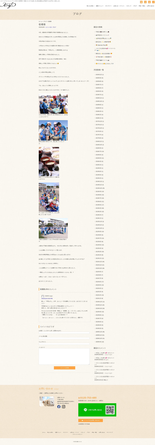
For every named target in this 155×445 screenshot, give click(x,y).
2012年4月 (98, 248)
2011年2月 (98, 295)
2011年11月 (99, 265)
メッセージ (42, 347)
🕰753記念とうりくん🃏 (102, 35)
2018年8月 (98, 104)
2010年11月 (99, 305)
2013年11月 (99, 184)
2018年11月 (99, 98)
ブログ (135, 6)
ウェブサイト (42, 341)
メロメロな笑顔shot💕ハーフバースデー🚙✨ (104, 49)
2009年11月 (99, 335)
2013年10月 (99, 188)
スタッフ (128, 6)
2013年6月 (98, 201)
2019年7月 (98, 94)
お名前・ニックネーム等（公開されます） (50, 330)
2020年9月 (98, 78)
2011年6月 (98, 281)
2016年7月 (98, 151)
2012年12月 (99, 221)
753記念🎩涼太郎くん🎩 (102, 31)
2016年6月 (98, 154)
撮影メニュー (99, 6)
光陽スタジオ (79, 441)
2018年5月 (98, 108)
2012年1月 (98, 258)
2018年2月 (98, 114)
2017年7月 (98, 134)
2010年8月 (98, 315)
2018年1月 (98, 118)
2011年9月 (98, 271)
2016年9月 (98, 148)
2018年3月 (98, 111)
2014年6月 (98, 171)
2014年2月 (98, 178)
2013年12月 (99, 181)
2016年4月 (98, 161)
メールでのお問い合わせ (92, 420)
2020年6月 (98, 88)
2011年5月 (98, 285)
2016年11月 (99, 141)
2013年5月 (98, 205)
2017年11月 (99, 124)
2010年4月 (98, 325)
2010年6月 (98, 321)
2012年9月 (98, 231)
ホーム (40, 21)
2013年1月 (98, 218)
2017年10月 (99, 128)
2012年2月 (98, 255)
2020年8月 (98, 81)
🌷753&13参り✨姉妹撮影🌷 (104, 57)
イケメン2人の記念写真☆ (103, 363)
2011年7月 (98, 278)
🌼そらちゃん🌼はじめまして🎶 (105, 63)
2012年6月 (98, 241)
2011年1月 (98, 298)
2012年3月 (98, 251)
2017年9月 (98, 131)
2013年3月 (98, 211)
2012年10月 (99, 228)
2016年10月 (99, 144)
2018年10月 (99, 101)
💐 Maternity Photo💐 (101, 45)
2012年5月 (98, 245)
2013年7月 (98, 198)
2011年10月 (99, 268)
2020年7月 (98, 84)
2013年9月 (98, 191)
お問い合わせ (150, 6)
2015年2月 (98, 164)
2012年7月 (98, 238)
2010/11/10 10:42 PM (47, 298)
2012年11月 (99, 225)
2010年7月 (98, 318)
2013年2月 (98, 215)
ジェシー (107, 354)
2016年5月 (98, 158)
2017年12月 (99, 121)
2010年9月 (98, 311)
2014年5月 (98, 174)
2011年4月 (98, 288)
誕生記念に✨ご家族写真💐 (103, 41)
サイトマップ (110, 432)
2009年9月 (98, 341)
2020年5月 (98, 91)
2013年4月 (98, 208)
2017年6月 (98, 138)
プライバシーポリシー (77, 434)
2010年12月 (99, 301)
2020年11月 (99, 74)
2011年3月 (98, 291)
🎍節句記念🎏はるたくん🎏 (103, 38)
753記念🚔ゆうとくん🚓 (102, 60)
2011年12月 (99, 261)
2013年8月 (98, 194)
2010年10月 (99, 308)
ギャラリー (108, 6)
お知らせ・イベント (118, 6)
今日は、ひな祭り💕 (101, 352)
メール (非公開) (43, 336)
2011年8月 (98, 275)
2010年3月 (98, 328)
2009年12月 (99, 331)
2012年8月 (98, 235)
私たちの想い (90, 6)
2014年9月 (98, 168)
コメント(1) (48, 27)
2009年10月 (99, 338)
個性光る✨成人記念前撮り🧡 (104, 53)
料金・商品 (142, 6)
